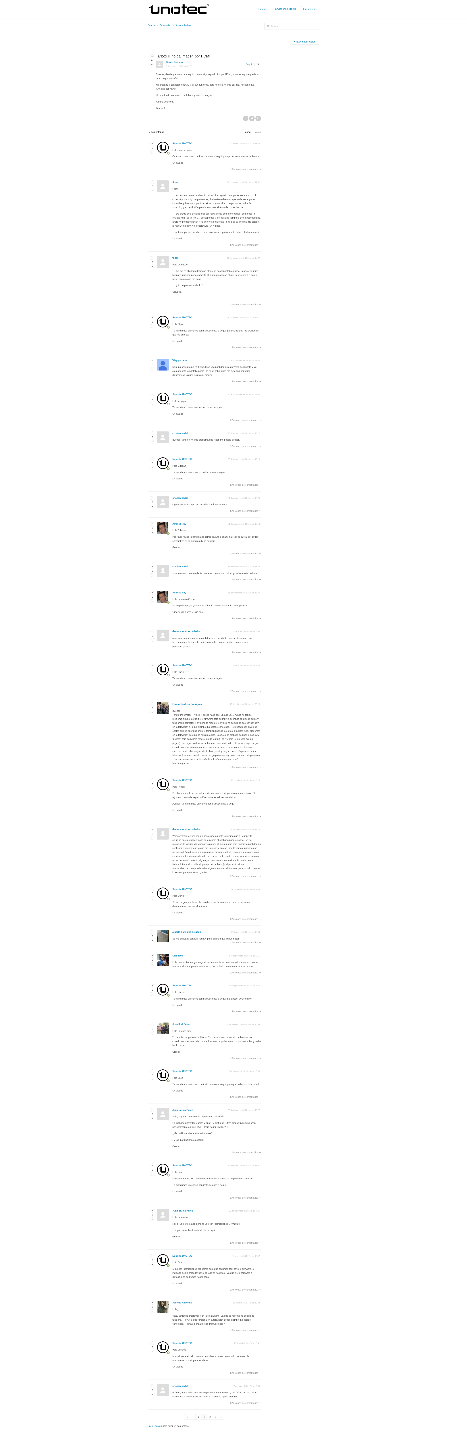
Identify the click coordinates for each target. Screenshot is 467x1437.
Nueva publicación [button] (305, 41)
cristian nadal (180, 433)
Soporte (152, 25)
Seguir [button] (249, 64)
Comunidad (165, 25)
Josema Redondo (182, 1302)
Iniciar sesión (155, 1426)
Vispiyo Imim (180, 360)
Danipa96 (177, 955)
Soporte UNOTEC (182, 143)
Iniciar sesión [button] (310, 9)
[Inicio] (181, 8)
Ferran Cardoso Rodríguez (187, 704)
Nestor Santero (174, 62)
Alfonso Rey (179, 523)
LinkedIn (258, 118)
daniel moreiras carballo (186, 631)
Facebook (245, 118)
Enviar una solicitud (285, 8)
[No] (152, 64)
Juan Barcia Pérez (182, 1110)
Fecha (247, 132)
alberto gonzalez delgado (186, 932)
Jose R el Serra (181, 1024)
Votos (258, 132)
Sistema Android (183, 25)
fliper (175, 182)
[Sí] (152, 56)
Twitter (252, 118)
